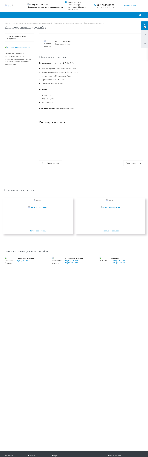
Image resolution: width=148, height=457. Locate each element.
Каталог (31, 456)
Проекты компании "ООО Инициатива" (16, 37)
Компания (9, 456)
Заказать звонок (129, 6)
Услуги (55, 456)
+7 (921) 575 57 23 (105, 5)
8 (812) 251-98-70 (23, 261)
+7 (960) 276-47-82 (72, 261)
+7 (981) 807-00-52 (72, 263)
